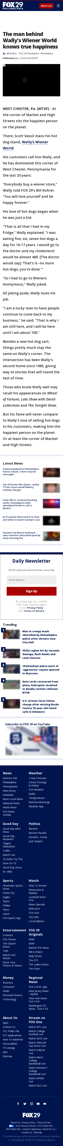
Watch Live (46, 6)
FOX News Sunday (9, 813)
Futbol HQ (8, 893)
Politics (34, 824)
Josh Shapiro (36, 841)
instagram (31, 1104)
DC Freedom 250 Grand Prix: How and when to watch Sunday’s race (21, 518)
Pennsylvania (10, 786)
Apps (5, 1022)
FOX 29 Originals (36, 932)
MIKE (32, 939)
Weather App (36, 806)
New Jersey (9, 790)
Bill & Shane (35, 952)
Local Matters (36, 921)
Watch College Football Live (37, 1032)
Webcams (34, 908)
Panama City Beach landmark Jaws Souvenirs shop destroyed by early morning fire (21, 535)
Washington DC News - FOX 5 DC (38, 1007)
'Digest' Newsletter (9, 845)
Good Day (10, 824)
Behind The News (39, 947)
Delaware (8, 794)
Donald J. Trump (38, 837)
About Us (10, 1018)
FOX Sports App (12, 918)
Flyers (6, 901)
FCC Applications (12, 1035)
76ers (6, 909)
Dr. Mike (7, 871)
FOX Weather (36, 789)
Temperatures (37, 798)
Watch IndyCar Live (37, 1051)
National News (11, 803)
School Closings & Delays (38, 784)
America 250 (10, 778)
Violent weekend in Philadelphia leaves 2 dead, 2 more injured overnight (21, 471)
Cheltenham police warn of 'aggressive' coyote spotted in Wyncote (40, 669)
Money (8, 978)
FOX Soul (34, 912)
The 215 (33, 960)
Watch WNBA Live (36, 1080)
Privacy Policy (35, 607)
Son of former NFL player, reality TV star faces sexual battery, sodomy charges (21, 487)
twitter (25, 1104)
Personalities (10, 1043)
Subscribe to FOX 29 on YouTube (27, 724)
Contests (8, 935)
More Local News (13, 799)
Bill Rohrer (12, 53)
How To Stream (38, 885)
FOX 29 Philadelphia (29, 53)
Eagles (6, 897)
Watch (34, 880)
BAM (31, 943)
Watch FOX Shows (9, 956)
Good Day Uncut (12, 867)
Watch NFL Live (38, 1027)
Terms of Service (34, 611)
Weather (35, 773)
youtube (38, 1104)
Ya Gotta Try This (13, 859)
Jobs (5, 1052)
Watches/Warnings (39, 802)
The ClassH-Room (9, 945)
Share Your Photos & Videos (12, 964)
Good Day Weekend (8, 837)
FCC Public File (11, 1031)
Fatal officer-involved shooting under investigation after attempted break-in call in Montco (20, 504)
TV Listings (9, 1047)
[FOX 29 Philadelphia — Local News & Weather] (13, 5)
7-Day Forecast (37, 778)
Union (6, 913)
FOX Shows (9, 939)
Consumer (9, 986)
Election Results (38, 833)
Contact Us (9, 1027)
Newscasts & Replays (36, 891)
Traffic (6, 850)
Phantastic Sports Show (13, 887)
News (7, 773)
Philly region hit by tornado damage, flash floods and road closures (40, 654)
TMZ (5, 950)
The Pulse (34, 968)
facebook (18, 1104)
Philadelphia (47, 53)
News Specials (37, 904)
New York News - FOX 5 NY (38, 1000)
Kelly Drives (35, 956)
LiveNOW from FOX (37, 898)
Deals (6, 991)
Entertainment (14, 930)
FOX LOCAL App (38, 986)
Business (8, 982)
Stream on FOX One (37, 1020)
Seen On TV (9, 863)
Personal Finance (12, 995)
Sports (8, 880)
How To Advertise (13, 1039)
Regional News (36, 980)
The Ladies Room (39, 964)
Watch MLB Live (38, 1038)
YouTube (34, 917)
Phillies (6, 905)
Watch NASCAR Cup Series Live (37, 1044)
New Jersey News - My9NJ (39, 992)
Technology (9, 999)
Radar (32, 793)
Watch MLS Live (38, 1085)
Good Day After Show (12, 830)
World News (10, 807)
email (45, 1104)
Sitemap (7, 1056)
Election (33, 828)
